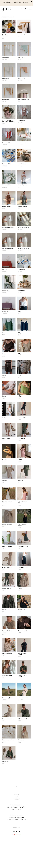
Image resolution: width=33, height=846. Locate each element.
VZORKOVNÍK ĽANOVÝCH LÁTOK (16, 807)
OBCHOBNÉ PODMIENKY (16, 817)
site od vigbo (16, 841)
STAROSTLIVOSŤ (16, 809)
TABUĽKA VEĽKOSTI (16, 805)
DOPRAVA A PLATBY (16, 815)
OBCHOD (16, 794)
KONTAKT (17, 799)
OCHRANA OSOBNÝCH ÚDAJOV (16, 819)
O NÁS (17, 797)
